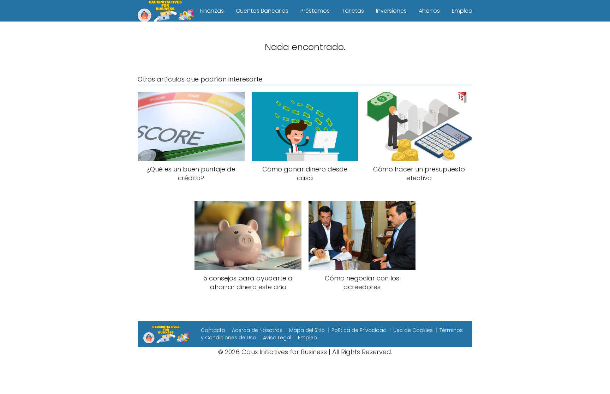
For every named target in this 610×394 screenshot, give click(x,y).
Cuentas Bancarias (262, 11)
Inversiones (391, 11)
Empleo (462, 11)
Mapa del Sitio (307, 330)
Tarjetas (353, 11)
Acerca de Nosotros (257, 330)
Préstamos (315, 11)
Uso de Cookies (413, 330)
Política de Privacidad (359, 330)
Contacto (213, 330)
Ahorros (429, 11)
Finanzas (212, 11)
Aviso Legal (277, 337)
